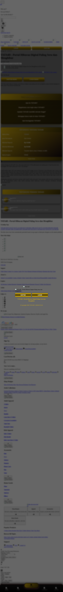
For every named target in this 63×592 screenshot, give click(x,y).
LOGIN (40, 295)
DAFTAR (23, 295)
